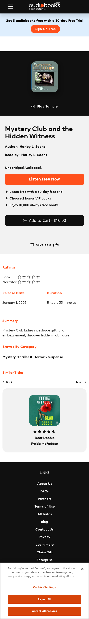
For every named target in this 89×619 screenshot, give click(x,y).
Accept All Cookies (44, 611)
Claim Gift (45, 552)
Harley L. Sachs (32, 146)
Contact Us (44, 529)
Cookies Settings (44, 587)
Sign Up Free (45, 29)
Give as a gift (47, 245)
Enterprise (45, 560)
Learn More (45, 544)
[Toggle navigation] (10, 7)
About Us (44, 483)
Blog (44, 521)
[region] (44, 590)
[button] (7, 382)
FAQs (44, 491)
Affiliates (44, 514)
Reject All (44, 599)
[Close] (82, 568)
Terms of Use (45, 506)
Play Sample (47, 106)
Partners (44, 499)
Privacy (44, 537)
